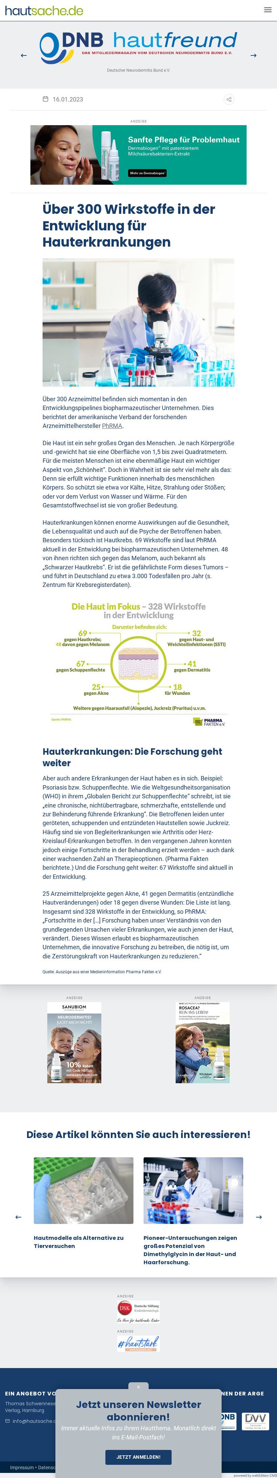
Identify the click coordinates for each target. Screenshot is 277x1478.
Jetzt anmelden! (139, 1457)
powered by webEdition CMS (255, 1475)
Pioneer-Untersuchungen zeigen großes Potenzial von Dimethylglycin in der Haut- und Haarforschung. (190, 1250)
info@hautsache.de (36, 1421)
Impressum (22, 1467)
